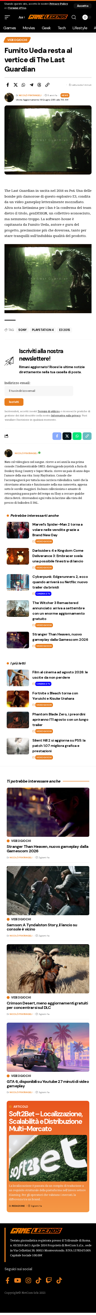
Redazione (18, 1205)
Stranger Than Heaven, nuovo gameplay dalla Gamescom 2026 (48, 849)
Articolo (20, 1106)
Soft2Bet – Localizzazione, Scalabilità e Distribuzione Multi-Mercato (45, 1121)
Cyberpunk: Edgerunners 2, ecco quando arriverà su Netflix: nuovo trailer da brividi (60, 582)
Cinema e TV (43, 593)
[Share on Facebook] (7, 84)
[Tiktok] (59, 1280)
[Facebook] (7, 1280)
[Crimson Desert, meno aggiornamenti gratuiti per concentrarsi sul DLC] (48, 968)
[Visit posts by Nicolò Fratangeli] (8, 453)
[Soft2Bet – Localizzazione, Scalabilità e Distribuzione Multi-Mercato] (48, 1158)
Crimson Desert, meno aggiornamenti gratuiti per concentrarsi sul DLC (47, 1005)
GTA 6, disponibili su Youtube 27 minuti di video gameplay (48, 1084)
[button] (83, 5)
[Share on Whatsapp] (23, 84)
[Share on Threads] (39, 84)
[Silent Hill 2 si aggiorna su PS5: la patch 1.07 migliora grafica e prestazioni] (18, 746)
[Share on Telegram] (31, 84)
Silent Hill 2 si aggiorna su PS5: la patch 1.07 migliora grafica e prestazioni (58, 745)
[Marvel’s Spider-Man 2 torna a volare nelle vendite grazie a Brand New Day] (18, 530)
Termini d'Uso (17, 8)
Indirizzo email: (17, 383)
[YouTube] (17, 1280)
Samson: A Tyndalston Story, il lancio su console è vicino (42, 927)
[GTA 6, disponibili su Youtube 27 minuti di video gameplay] (48, 1047)
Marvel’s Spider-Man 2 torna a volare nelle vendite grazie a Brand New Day (57, 529)
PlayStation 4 (43, 330)
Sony (22, 330)
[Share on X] (16, 84)
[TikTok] (38, 1280)
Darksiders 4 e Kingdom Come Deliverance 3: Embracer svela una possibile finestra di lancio (57, 555)
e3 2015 (64, 330)
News (65, 95)
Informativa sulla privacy (65, 415)
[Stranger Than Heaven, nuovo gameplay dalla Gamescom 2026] (18, 640)
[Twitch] (49, 1280)
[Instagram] (28, 1280)
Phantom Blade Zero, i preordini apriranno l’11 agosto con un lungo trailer (60, 719)
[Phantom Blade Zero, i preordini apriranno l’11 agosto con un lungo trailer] (18, 720)
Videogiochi (17, 40)
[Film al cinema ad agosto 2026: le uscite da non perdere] (18, 678)
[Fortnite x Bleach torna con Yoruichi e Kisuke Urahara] (18, 699)
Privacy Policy (59, 3)
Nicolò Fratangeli (30, 95)
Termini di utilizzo (49, 411)
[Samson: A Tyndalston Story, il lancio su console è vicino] (48, 890)
